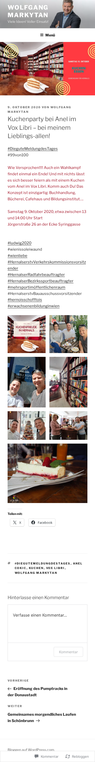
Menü (50, 35)
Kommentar (68, 652)
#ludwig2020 (19, 243)
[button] (27, 334)
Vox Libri (55, 568)
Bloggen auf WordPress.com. (31, 750)
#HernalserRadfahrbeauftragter (36, 274)
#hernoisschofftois (25, 299)
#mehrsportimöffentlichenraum (36, 287)
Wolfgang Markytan (28, 11)
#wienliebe (17, 255)
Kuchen (36, 568)
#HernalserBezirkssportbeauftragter (40, 281)
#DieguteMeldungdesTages (33, 148)
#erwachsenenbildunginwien (34, 306)
